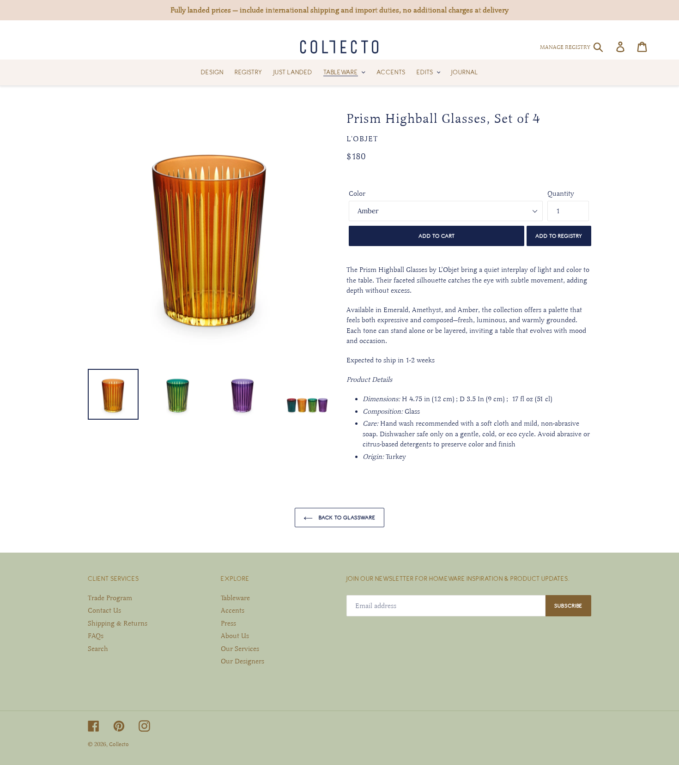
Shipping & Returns (117, 623)
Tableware (235, 598)
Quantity (560, 193)
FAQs (95, 636)
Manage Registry (565, 47)
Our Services (240, 649)
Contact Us (104, 610)
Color (357, 193)
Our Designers (242, 661)
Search (98, 649)
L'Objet (362, 139)
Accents (232, 610)
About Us (235, 636)
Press (228, 623)
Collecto (119, 744)
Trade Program (110, 598)
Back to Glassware (346, 517)
